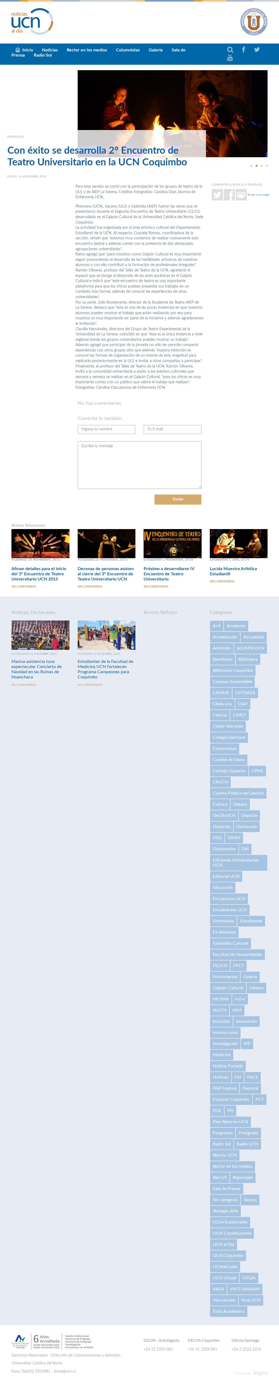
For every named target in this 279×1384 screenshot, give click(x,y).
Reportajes (243, 1177)
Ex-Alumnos (224, 932)
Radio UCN (247, 1144)
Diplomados (224, 849)
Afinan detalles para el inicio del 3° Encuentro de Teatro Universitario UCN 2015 (38, 574)
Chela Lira (222, 704)
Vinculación (224, 1300)
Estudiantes (251, 921)
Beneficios (222, 659)
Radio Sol (43, 55)
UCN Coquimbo (228, 1255)
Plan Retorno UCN (230, 1122)
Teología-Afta (225, 1211)
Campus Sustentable (232, 681)
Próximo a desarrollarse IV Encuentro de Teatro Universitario (169, 574)
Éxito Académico (229, 1311)
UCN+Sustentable (230, 1222)
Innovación (246, 1021)
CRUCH (220, 782)
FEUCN (220, 965)
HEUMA (221, 999)
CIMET (239, 715)
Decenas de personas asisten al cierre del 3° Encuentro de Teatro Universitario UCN (106, 574)
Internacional (225, 1032)
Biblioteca (247, 659)
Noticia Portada (228, 1066)
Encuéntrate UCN (230, 910)
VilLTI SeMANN (245, 1289)
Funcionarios (225, 977)
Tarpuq (250, 1200)
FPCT (238, 965)
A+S (217, 626)
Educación (223, 887)
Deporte (249, 815)
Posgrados (223, 1133)
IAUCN (219, 1010)
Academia (236, 626)
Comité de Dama (229, 760)
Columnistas (128, 50)
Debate (240, 804)
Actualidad (253, 637)
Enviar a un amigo (258, 194)
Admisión (222, 648)
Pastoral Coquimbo (231, 1099)
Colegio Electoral (229, 737)
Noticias (221, 1077)
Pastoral (250, 1088)
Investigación (225, 1044)
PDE (217, 1110)
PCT (260, 1099)
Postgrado (248, 1133)
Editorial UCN (226, 876)
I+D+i (240, 999)
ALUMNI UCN (250, 648)
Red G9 (220, 1177)
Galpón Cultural (228, 988)
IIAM (237, 1010)
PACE (252, 1077)
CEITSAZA (245, 693)
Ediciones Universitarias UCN (236, 862)
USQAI (249, 1278)
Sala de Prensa (227, 1189)
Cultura (220, 804)
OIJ (238, 1077)
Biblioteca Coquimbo (233, 670)
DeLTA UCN (224, 815)
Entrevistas (223, 921)
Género (256, 988)
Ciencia (220, 715)
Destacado (246, 826)
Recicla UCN (225, 1155)
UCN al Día (223, 1244)
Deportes (222, 826)
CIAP (243, 704)
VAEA (218, 1289)
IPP (247, 1044)
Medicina (222, 1055)
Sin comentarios (23, 586)
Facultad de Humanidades (237, 954)
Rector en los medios (87, 50)
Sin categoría (225, 1200)
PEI (230, 1110)
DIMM (234, 838)
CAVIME (221, 693)
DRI (245, 849)
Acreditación (225, 637)
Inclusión (221, 1021)
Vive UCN (250, 1300)
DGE (217, 838)
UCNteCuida (225, 1267)
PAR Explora (224, 1088)
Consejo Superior (229, 771)
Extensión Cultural (230, 943)
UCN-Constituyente (232, 1233)
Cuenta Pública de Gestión (238, 793)
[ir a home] (32, 21)
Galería (156, 50)
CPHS (257, 771)
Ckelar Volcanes (228, 726)
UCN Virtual (224, 1278)
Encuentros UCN (229, 899)
